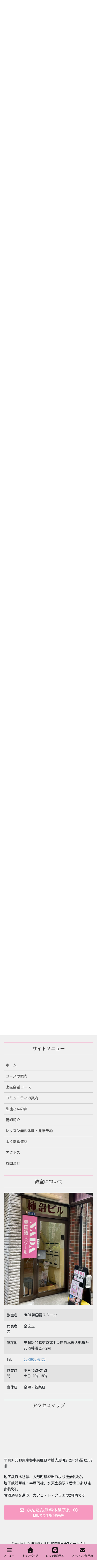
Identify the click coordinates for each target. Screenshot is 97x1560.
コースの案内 (16, 1076)
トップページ (30, 1555)
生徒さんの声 (16, 1109)
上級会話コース (18, 1087)
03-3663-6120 (35, 1359)
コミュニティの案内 (22, 1098)
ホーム (11, 1065)
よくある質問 (16, 1142)
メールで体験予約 (82, 1555)
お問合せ (13, 1163)
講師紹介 (13, 1120)
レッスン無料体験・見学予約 (29, 1131)
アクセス (13, 1152)
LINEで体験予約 (55, 1555)
